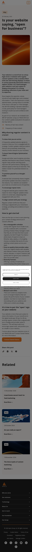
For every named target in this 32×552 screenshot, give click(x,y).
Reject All (16, 274)
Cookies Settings (16, 282)
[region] (16, 276)
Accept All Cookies (16, 278)
